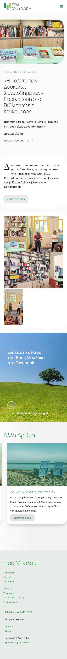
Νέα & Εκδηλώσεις (25, 71)
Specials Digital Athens (17, 642)
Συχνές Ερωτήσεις (13, 597)
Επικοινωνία (10, 601)
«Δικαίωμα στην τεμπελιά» (29, 492)
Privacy (9, 626)
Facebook (8, 572)
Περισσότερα (19, 517)
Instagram (8, 581)
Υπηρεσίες (9, 593)
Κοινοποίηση (16, 199)
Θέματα (7, 588)
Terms (8, 630)
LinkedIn (7, 577)
